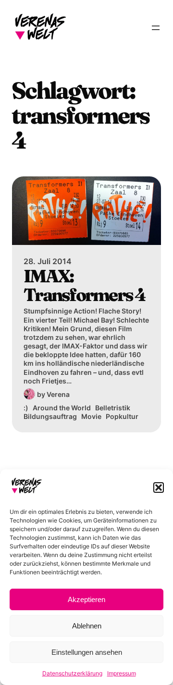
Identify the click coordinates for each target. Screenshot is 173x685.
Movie (91, 416)
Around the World (62, 408)
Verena (58, 394)
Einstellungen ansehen (86, 652)
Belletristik (112, 408)
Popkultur (122, 416)
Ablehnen (86, 626)
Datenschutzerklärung (72, 673)
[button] (158, 487)
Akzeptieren (86, 599)
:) (26, 408)
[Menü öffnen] (155, 28)
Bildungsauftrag (50, 416)
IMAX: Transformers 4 (85, 285)
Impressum (121, 673)
